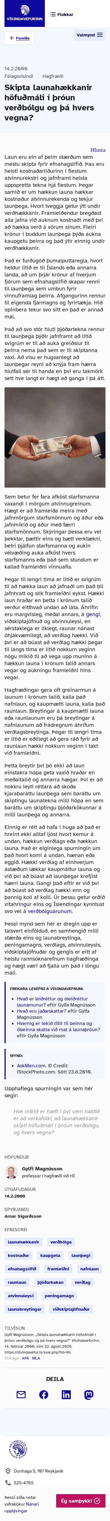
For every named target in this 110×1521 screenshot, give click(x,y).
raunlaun (17, 1282)
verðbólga (61, 1242)
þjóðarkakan (50, 1282)
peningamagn (59, 1296)
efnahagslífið (22, 1269)
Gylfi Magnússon (42, 1169)
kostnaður (18, 1255)
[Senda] (21, 1394)
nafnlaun (89, 1269)
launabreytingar (24, 1309)
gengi (93, 614)
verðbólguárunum (50, 911)
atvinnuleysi (21, 1296)
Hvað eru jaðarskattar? (41, 1011)
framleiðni (58, 1269)
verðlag (83, 1282)
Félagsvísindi (19, 76)
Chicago (12, 1358)
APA (25, 1358)
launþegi (81, 1255)
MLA (36, 1358)
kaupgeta (50, 1255)
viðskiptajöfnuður (71, 1309)
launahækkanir (23, 1242)
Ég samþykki (77, 1501)
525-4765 (24, 1483)
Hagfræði (53, 76)
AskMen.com (31, 1066)
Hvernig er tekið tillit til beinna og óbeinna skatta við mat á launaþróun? (58, 1026)
